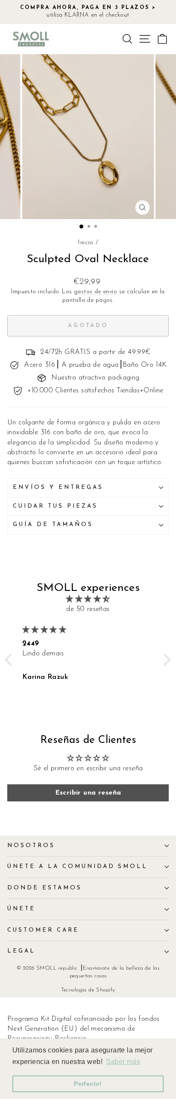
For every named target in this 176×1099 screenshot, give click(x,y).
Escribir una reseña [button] (88, 792)
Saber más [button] (123, 1061)
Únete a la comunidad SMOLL (77, 866)
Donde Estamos (44, 888)
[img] (88, 599)
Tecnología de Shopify (88, 990)
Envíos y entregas (58, 487)
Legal (21, 951)
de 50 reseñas (87, 609)
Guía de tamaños (53, 524)
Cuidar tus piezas (55, 506)
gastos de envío (95, 292)
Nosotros (31, 845)
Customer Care (43, 930)
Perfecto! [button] (88, 1083)
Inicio (85, 243)
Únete (21, 909)
